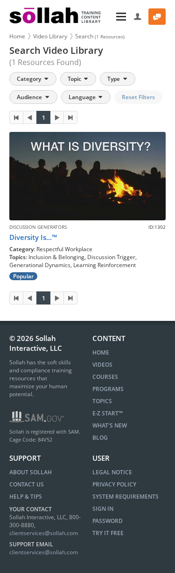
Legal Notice (112, 472)
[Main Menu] (118, 17)
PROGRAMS (108, 389)
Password (107, 521)
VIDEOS (102, 365)
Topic (75, 79)
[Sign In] (138, 16)
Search (100, 36)
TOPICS (102, 401)
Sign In (102, 509)
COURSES (105, 377)
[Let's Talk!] (157, 16)
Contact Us (26, 484)
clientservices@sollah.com (43, 533)
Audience (30, 97)
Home (17, 36)
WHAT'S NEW (109, 425)
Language (83, 97)
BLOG (100, 438)
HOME (100, 352)
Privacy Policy (114, 484)
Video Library (50, 36)
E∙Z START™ (107, 413)
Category (29, 79)
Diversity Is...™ (33, 237)
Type (114, 79)
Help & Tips (25, 496)
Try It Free (108, 533)
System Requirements (125, 496)
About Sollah (30, 472)
